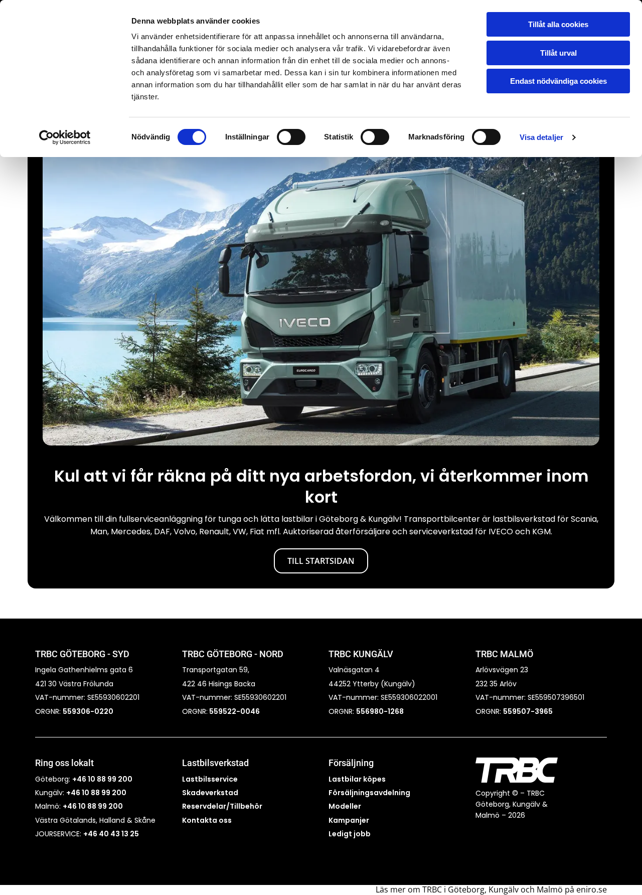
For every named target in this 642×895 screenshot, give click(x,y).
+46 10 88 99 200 (102, 779)
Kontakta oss (207, 820)
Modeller (345, 806)
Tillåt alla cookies (558, 24)
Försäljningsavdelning (369, 793)
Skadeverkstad (210, 793)
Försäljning (351, 763)
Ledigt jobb (350, 834)
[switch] (291, 137)
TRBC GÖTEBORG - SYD (82, 654)
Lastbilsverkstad (215, 763)
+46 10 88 (79, 806)
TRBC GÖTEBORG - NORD (232, 654)
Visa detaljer (541, 137)
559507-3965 (528, 711)
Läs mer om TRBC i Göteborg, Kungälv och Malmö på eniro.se (491, 889)
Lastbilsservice (210, 779)
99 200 (109, 806)
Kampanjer (349, 820)
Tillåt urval (558, 53)
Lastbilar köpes (357, 779)
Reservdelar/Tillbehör (222, 806)
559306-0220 (88, 711)
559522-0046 (234, 711)
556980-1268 (380, 711)
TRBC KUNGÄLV (361, 654)
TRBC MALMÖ (504, 654)
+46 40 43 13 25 (111, 834)
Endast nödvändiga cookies (558, 81)
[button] (321, 560)
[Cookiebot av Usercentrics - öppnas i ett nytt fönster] (65, 137)
